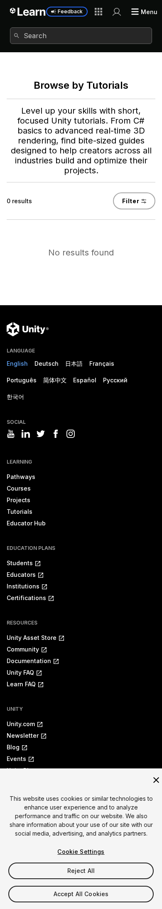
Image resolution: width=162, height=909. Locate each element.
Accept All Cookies (81, 893)
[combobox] (81, 35)
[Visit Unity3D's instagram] (70, 434)
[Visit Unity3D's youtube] (11, 434)
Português (22, 380)
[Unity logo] (28, 329)
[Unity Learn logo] (28, 11)
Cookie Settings (80, 851)
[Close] (156, 780)
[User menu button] (116, 11)
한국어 (15, 396)
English (17, 363)
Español (84, 380)
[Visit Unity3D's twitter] (41, 434)
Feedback (70, 11)
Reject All (81, 870)
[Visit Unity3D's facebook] (56, 434)
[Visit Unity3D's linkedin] (26, 434)
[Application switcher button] (98, 11)
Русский (115, 380)
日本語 (74, 363)
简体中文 (54, 380)
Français (101, 363)
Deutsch (46, 363)
